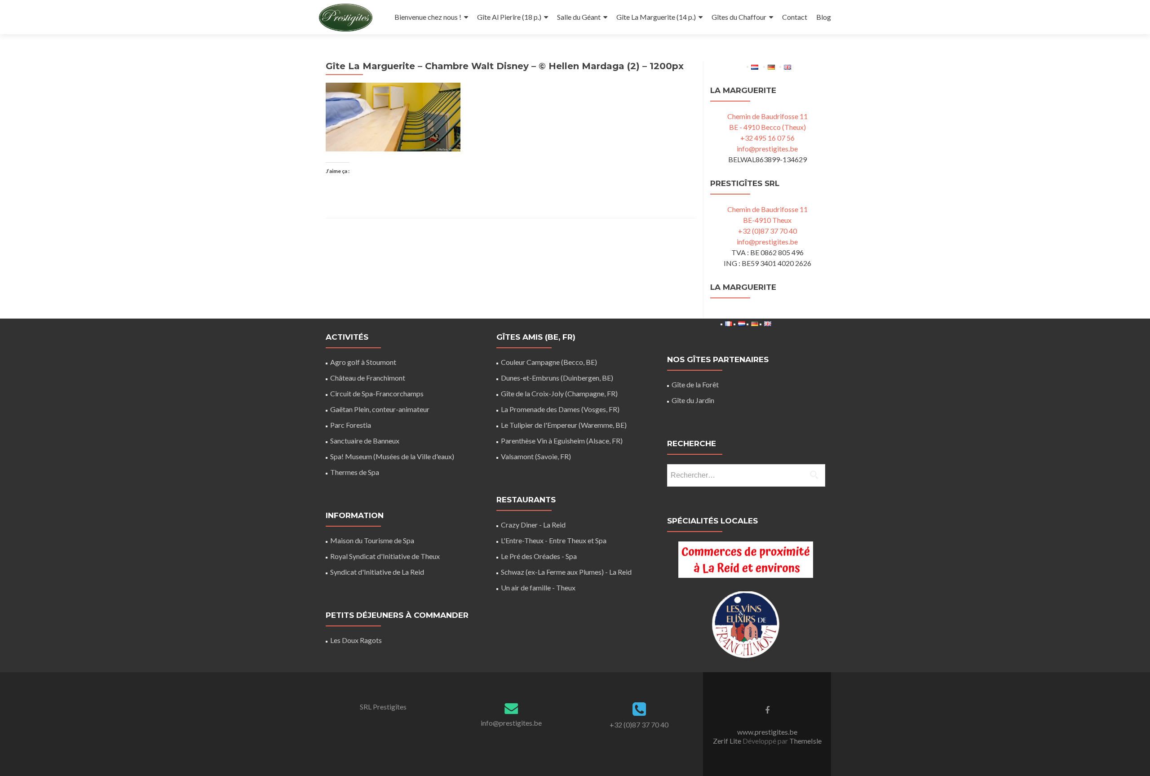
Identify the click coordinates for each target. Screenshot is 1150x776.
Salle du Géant (579, 17)
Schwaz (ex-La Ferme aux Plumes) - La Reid (566, 572)
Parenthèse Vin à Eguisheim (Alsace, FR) (562, 440)
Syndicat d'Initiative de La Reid (377, 572)
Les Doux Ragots (356, 640)
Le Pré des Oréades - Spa (539, 556)
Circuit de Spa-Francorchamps (377, 393)
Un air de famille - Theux (538, 587)
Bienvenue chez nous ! (427, 17)
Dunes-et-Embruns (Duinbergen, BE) (557, 377)
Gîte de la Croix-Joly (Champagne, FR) (559, 393)
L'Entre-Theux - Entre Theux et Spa (553, 540)
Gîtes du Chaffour (739, 17)
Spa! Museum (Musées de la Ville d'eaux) (392, 456)
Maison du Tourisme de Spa (372, 540)
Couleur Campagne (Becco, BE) (549, 362)
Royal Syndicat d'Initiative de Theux (385, 556)
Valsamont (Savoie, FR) (536, 456)
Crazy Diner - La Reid (533, 524)
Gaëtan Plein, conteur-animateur (379, 409)
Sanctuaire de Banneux (364, 440)
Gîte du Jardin (693, 400)
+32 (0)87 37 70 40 (767, 230)
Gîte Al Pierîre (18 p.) (509, 17)
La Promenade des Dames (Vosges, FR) (560, 409)
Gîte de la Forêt (695, 384)
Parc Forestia (350, 425)
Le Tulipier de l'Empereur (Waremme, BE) (564, 425)
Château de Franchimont (367, 377)
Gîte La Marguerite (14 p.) (656, 17)
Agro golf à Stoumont (363, 362)
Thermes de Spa (354, 472)
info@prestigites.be (767, 148)
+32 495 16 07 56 (767, 137)
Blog (823, 17)
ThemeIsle (805, 740)
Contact (794, 17)
